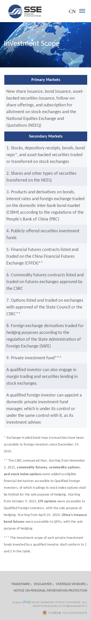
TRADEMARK (20, 584)
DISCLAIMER (43, 584)
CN (72, 11)
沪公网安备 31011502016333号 (67, 612)
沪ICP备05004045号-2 (73, 606)
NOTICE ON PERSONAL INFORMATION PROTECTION (50, 591)
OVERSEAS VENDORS (71, 584)
